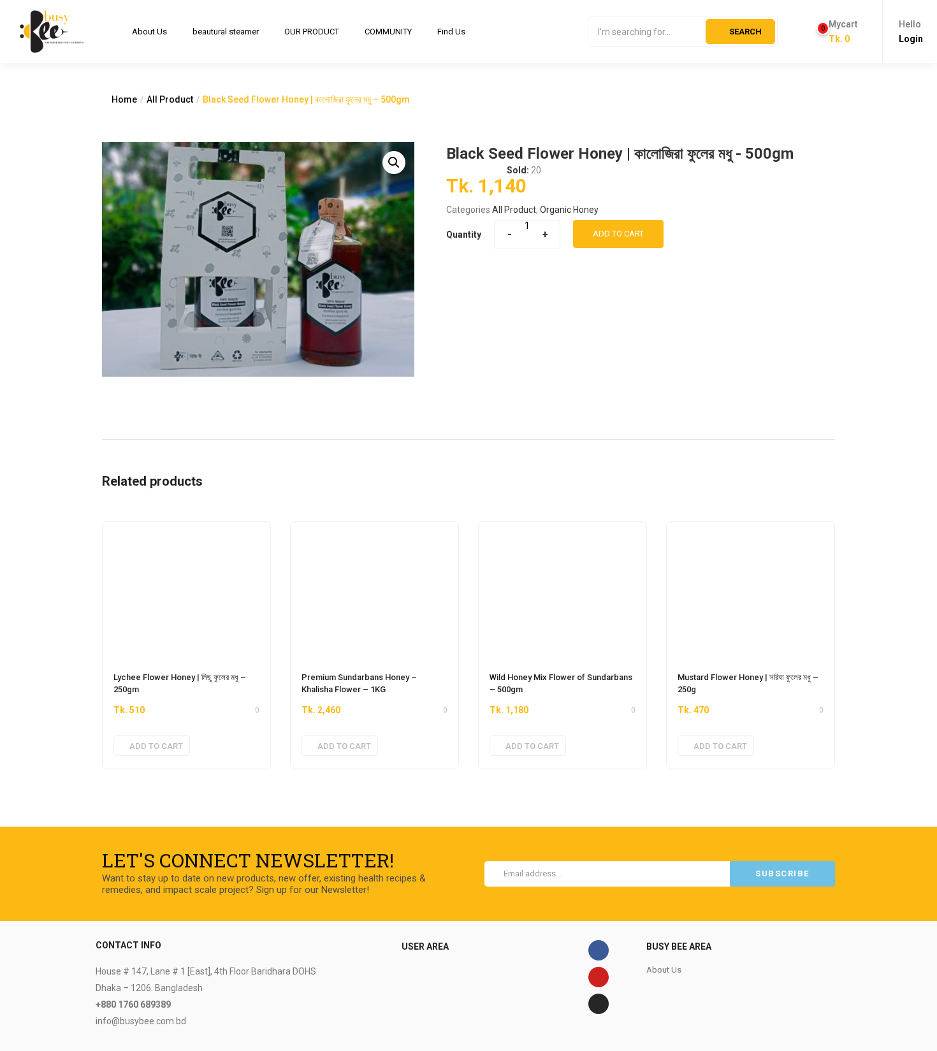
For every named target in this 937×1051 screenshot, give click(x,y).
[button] (837, 32)
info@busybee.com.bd (141, 1021)
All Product (170, 99)
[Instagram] (598, 1004)
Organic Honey (569, 210)
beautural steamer (225, 31)
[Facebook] (598, 950)
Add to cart (618, 233)
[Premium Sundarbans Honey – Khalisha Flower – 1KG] (374, 590)
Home (124, 99)
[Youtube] (598, 977)
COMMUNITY (388, 31)
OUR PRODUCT (311, 31)
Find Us (451, 31)
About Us (149, 31)
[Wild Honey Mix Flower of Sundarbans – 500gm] (562, 590)
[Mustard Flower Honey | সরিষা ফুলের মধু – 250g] (750, 590)
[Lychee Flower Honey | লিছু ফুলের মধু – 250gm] (186, 590)
